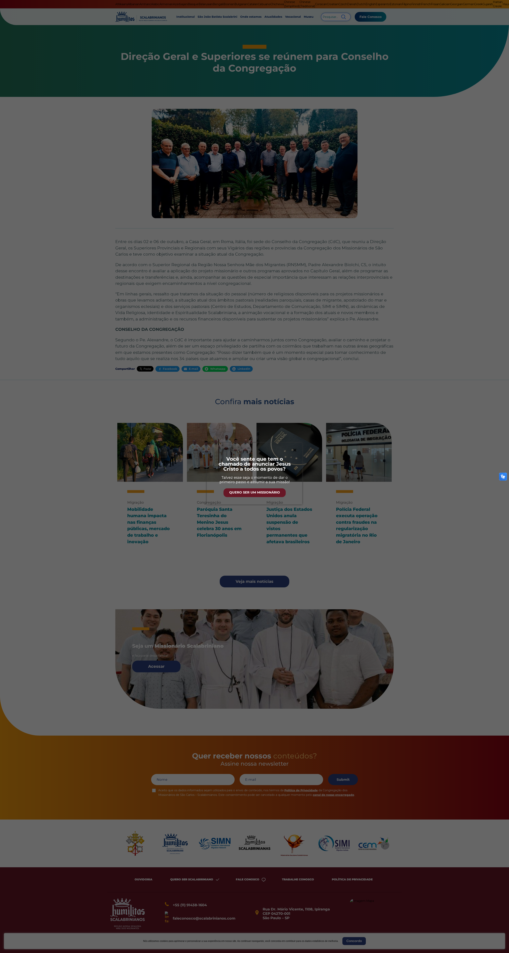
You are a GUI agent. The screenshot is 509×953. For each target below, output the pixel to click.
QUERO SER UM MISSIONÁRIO (254, 492)
